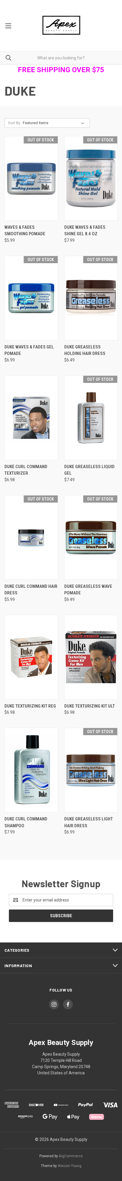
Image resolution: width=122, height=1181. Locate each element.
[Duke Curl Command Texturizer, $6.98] (31, 418)
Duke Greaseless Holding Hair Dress (84, 350)
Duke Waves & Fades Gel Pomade (29, 350)
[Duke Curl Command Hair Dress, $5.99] (31, 537)
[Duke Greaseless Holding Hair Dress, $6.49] (91, 298)
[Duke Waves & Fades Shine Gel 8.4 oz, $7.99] (91, 178)
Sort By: (14, 123)
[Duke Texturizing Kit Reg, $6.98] (31, 657)
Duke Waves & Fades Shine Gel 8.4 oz (84, 231)
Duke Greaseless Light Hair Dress (88, 822)
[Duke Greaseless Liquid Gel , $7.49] (91, 418)
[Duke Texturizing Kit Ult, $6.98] (91, 657)
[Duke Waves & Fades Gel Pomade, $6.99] (31, 298)
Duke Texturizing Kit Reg (30, 706)
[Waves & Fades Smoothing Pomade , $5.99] (31, 178)
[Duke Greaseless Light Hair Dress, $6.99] (91, 770)
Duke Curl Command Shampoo (25, 822)
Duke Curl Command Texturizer (25, 470)
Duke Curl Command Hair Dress (30, 590)
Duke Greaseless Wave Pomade (88, 590)
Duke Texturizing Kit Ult (89, 706)
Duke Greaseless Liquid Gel (89, 470)
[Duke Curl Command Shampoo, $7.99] (31, 770)
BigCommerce (71, 1156)
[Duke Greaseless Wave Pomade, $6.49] (91, 537)
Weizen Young (69, 1166)
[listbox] (54, 123)
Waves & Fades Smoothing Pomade (24, 231)
